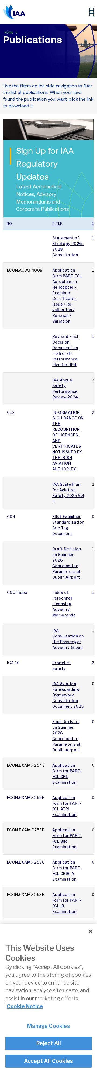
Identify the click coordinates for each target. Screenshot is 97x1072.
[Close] (90, 931)
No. (9, 224)
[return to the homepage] (14, 12)
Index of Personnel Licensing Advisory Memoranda (63, 603)
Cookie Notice (25, 1006)
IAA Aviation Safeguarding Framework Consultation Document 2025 (68, 695)
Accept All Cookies (48, 1061)
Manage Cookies (48, 1026)
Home (9, 32)
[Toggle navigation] (91, 12)
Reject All (48, 1043)
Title (57, 224)
